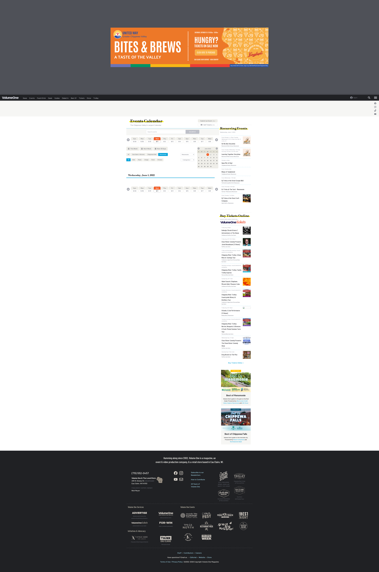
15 (207, 160)
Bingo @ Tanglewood (228, 172)
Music (139, 160)
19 (198, 163)
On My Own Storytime (228, 144)
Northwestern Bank (236, 441)
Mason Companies (238, 439)
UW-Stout (245, 403)
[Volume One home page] (12, 98)
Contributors (188, 553)
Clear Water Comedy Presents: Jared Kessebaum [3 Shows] (231, 243)
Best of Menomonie (236, 395)
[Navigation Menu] (375, 98)
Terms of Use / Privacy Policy (171, 562)
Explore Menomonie (233, 403)
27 (201, 166)
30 (211, 166)
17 (213, 160)
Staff (179, 553)
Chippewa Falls (152, 154)
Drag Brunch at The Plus (229, 354)
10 (213, 157)
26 (198, 166)
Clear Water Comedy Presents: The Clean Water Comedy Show (231, 343)
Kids (133, 160)
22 (207, 163)
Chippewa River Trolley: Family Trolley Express (231, 271)
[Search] (369, 98)
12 (198, 160)
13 (201, 160)
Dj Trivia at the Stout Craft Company (230, 199)
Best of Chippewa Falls (236, 434)
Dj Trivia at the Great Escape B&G (233, 180)
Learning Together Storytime (231, 154)
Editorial (193, 557)
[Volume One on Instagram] (375, 107)
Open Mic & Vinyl (227, 163)
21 (204, 163)
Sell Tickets (209, 125)
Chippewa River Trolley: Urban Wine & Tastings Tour (231, 256)
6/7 (202, 140)
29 (207, 166)
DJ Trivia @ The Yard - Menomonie (233, 189)
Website (202, 557)
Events (32, 98)
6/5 (187, 140)
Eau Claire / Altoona (138, 154)
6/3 (172, 140)
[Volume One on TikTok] (375, 110)
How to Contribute (198, 479)
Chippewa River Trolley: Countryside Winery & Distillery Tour (229, 297)
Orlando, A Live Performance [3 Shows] (231, 311)
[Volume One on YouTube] (375, 114)
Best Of (73, 98)
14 (204, 160)
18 (216, 160)
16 (210, 160)
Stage (146, 160)
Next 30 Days (161, 149)
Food (153, 160)
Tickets (81, 98)
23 (211, 163)
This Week (133, 149)
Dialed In (65, 98)
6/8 (209, 140)
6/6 (194, 140)
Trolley (95, 98)
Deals (50, 98)
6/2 (164, 140)
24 (213, 163)
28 (204, 166)
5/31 (149, 140)
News (25, 98)
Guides (57, 98)
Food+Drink (41, 98)
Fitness (160, 160)
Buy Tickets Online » (236, 363)
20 (201, 163)
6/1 (157, 140)
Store (89, 98)
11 (216, 157)
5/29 (134, 140)
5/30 (142, 140)
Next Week (147, 149)
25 (217, 163)
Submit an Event (207, 121)
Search (192, 132)
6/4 (179, 140)
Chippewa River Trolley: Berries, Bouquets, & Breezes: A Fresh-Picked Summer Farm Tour (231, 328)
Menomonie (163, 154)
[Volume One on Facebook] (375, 103)
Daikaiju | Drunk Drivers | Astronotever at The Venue (230, 231)
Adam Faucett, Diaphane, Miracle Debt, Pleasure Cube (231, 282)
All (128, 154)
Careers (199, 553)
